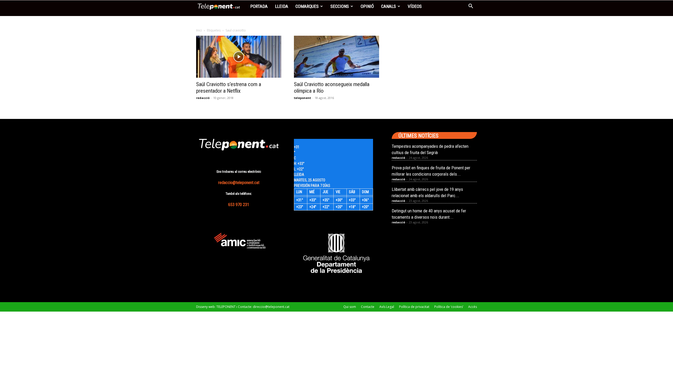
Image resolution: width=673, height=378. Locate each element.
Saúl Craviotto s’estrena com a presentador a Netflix (228, 87)
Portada (259, 6)
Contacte (367, 306)
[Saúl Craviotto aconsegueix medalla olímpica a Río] (336, 57)
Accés (472, 306)
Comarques (307, 6)
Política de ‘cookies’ (448, 306)
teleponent (302, 98)
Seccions (339, 6)
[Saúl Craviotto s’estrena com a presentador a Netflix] (238, 57)
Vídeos (415, 6)
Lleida (281, 6)
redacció (203, 98)
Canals (388, 6)
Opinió (367, 6)
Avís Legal (386, 306)
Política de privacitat (414, 306)
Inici (199, 30)
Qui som (349, 306)
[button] (470, 6)
